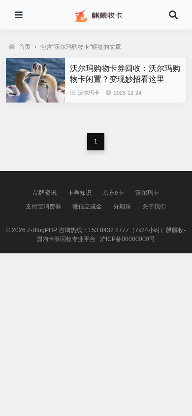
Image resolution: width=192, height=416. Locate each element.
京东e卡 (113, 192)
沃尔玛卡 (88, 93)
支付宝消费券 (43, 206)
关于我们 (154, 206)
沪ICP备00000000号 (127, 239)
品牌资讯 (45, 192)
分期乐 (122, 206)
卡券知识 (80, 192)
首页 (25, 46)
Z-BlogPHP (42, 230)
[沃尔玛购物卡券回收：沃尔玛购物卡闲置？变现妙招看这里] (35, 100)
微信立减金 (87, 206)
